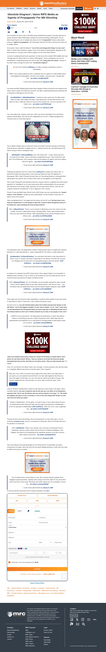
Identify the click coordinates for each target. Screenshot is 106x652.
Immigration (10, 595)
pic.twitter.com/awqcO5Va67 (39, 484)
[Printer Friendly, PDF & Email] (16, 32)
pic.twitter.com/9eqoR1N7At (46, 434)
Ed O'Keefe (26, 588)
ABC (8, 588)
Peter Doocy (10, 590)
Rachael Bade (27, 590)
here (47, 491)
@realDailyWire (16, 97)
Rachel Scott (36, 590)
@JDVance (31, 67)
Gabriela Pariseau (76, 94)
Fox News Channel (16, 593)
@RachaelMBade (26, 155)
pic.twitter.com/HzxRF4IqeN (44, 161)
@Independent (15, 256)
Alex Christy (74, 66)
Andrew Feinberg (16, 588)
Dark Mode (71, 8)
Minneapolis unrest (43, 593)
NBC (8, 593)
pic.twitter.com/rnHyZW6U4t (42, 289)
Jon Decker (41, 588)
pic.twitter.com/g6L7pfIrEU (39, 78)
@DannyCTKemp (19, 282)
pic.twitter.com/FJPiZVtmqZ (42, 104)
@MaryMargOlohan (28, 97)
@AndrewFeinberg (27, 256)
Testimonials (64, 8)
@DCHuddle (16, 155)
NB (57, 588)
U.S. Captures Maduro (57, 593)
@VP (61, 261)
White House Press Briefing (50, 590)
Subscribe (79, 8)
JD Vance (33, 588)
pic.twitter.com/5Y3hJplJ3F (39, 409)
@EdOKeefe (20, 428)
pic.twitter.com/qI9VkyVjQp (42, 263)
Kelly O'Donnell (50, 588)
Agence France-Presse (30, 593)
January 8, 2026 (48, 82)
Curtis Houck (11, 21)
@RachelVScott (18, 209)
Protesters (19, 590)
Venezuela (62, 590)
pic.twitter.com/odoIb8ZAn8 (43, 323)
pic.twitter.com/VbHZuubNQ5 (42, 216)
